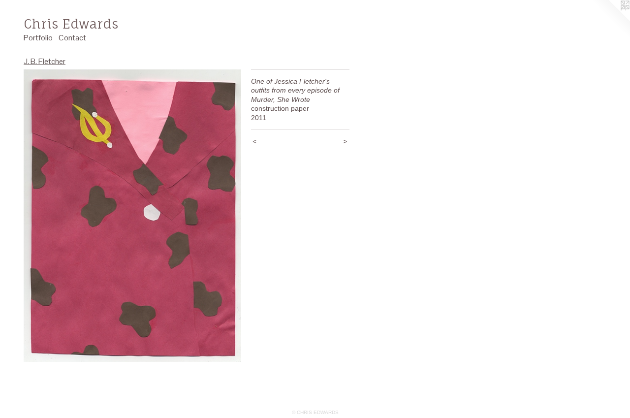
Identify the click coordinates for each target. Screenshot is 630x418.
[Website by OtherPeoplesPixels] (610, 19)
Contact (72, 37)
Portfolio (38, 37)
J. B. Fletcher (44, 61)
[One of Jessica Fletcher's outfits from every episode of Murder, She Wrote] (132, 215)
